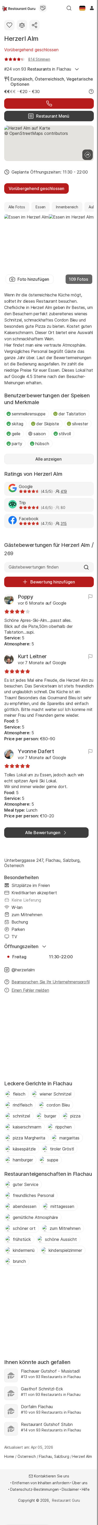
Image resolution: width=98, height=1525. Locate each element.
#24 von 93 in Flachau (37, 69)
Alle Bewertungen (42, 832)
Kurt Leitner (32, 656)
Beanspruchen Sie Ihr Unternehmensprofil (50, 981)
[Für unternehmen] (42, 8)
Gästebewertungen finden (34, 567)
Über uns (80, 1483)
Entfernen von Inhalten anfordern (41, 1483)
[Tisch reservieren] (49, 103)
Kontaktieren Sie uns (51, 1476)
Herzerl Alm (21, 38)
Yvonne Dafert (36, 751)
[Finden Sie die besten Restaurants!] (18, 8)
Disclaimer (70, 1489)
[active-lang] (82, 8)
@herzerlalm (23, 969)
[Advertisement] (49, 1038)
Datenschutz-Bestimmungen (34, 1489)
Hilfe (86, 1489)
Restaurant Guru (66, 1500)
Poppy (25, 597)
